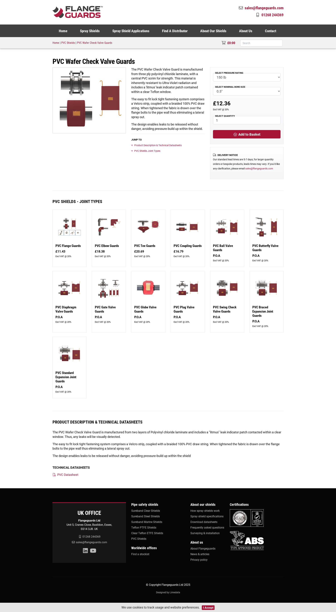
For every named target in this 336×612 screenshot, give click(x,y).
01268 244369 (272, 14)
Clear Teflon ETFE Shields (147, 533)
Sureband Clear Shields (145, 510)
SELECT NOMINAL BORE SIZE (230, 86)
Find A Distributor (175, 30)
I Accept (208, 607)
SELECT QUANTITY (225, 115)
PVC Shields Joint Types (147, 150)
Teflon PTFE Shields (143, 527)
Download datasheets (203, 522)
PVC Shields (68, 42)
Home (63, 30)
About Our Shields (213, 30)
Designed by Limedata (168, 592)
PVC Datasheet (67, 475)
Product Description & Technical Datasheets (158, 145)
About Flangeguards (202, 548)
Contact (270, 30)
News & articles (199, 554)
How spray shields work (205, 510)
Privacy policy (199, 559)
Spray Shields (90, 30)
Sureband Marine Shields (146, 522)
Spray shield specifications (206, 516)
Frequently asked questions (207, 527)
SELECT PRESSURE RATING (229, 72)
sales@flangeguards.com (264, 7)
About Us (245, 30)
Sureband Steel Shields (145, 516)
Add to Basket (248, 134)
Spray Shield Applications (130, 30)
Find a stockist (140, 554)
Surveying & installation (205, 533)
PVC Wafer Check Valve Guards (94, 42)
